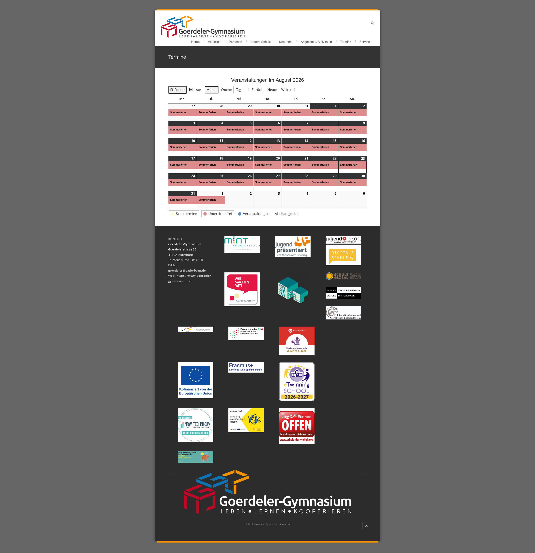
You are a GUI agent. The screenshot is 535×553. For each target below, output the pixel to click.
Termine (345, 40)
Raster (177, 90)
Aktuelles (214, 40)
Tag (238, 89)
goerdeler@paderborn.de (187, 270)
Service (364, 40)
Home (195, 40)
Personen (235, 40)
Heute (272, 89)
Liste (195, 90)
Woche (226, 89)
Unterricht (285, 40)
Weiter (286, 89)
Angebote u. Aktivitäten (316, 40)
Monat (211, 89)
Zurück (257, 89)
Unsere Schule (260, 40)
